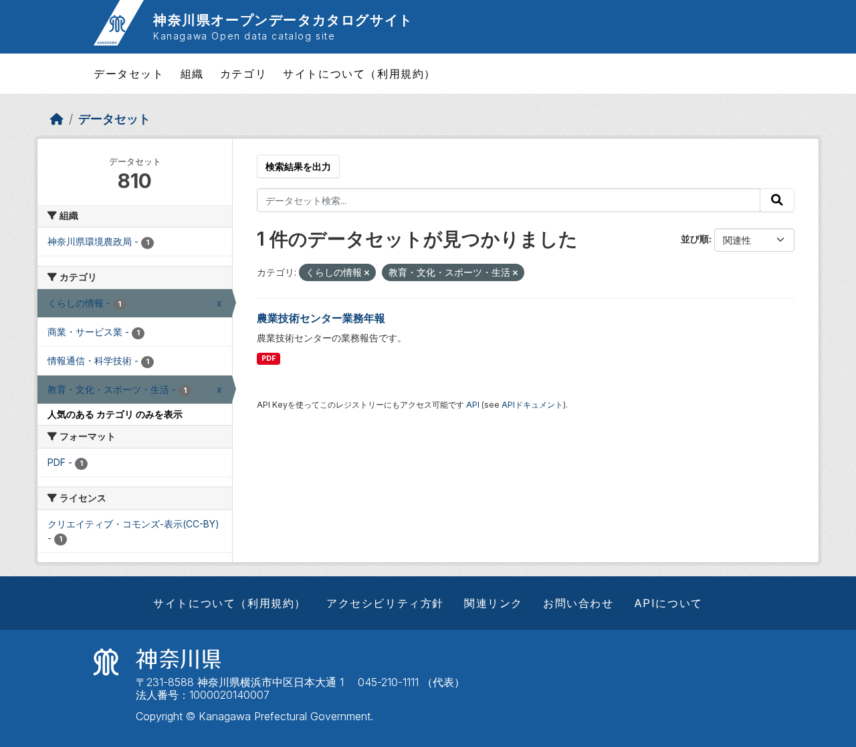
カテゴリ (243, 73)
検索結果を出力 (298, 166)
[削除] (366, 273)
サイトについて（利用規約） (359, 73)
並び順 (695, 238)
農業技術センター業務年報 (321, 318)
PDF (268, 358)
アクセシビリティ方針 (385, 603)
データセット (129, 73)
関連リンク (493, 603)
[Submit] (777, 200)
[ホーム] (57, 119)
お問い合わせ (578, 603)
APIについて (668, 603)
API (472, 405)
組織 (192, 73)
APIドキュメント (532, 405)
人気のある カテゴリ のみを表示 (115, 414)
